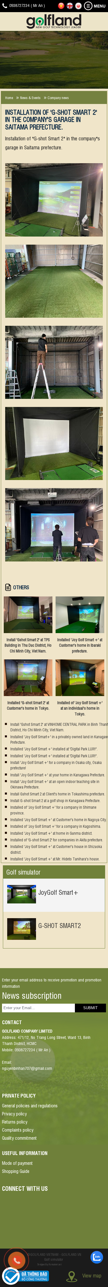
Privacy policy (14, 1113)
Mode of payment (17, 1163)
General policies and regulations (30, 1105)
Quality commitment (19, 1138)
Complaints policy (17, 1129)
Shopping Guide (15, 1171)
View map (91, 1275)
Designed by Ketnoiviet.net (49, 1264)
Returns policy (14, 1121)
